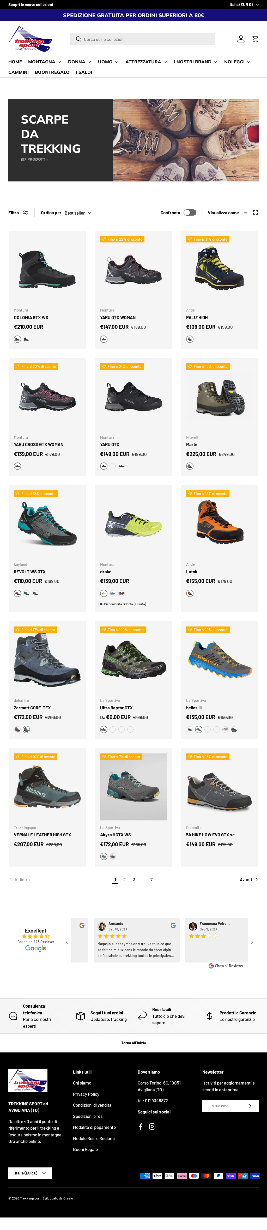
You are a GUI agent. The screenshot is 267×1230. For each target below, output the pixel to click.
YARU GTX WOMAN (118, 317)
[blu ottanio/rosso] (113, 593)
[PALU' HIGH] (219, 269)
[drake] (133, 523)
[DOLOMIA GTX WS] (47, 269)
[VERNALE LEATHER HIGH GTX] (47, 786)
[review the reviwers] (78, 927)
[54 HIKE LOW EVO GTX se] (219, 786)
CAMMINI (18, 72)
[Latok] (219, 523)
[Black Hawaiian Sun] (190, 729)
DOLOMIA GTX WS (31, 317)
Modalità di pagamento (94, 1127)
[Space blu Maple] (113, 729)
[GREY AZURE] (26, 593)
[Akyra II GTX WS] (133, 786)
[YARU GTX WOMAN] (133, 269)
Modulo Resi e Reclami (94, 1138)
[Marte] (219, 396)
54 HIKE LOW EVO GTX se (210, 834)
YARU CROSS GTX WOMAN (38, 444)
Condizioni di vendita (92, 1104)
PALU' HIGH (197, 317)
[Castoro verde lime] (113, 466)
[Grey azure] (35, 593)
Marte (191, 444)
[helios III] (219, 659)
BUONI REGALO (52, 72)
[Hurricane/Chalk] (234, 729)
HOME (15, 61)
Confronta (170, 212)
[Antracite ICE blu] (26, 339)
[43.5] (130, 729)
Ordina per (51, 212)
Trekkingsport (30, 1198)
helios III (194, 707)
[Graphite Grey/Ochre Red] (17, 729)
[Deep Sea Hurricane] (121, 729)
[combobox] (142, 39)
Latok (191, 571)
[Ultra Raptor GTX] (133, 659)
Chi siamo (82, 1082)
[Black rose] (113, 856)
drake (105, 571)
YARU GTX (109, 444)
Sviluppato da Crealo (58, 1198)
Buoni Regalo (85, 1149)
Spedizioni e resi (88, 1116)
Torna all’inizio (133, 1042)
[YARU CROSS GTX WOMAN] (47, 396)
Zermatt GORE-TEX (32, 707)
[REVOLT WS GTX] (47, 523)
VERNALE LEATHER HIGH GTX (42, 834)
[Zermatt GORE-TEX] (47, 659)
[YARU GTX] (133, 396)
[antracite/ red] (121, 593)
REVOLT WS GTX (30, 571)
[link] (59, 879)
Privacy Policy (86, 1094)
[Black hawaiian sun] (216, 729)
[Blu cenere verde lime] (121, 466)
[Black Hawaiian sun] (207, 729)
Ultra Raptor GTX (116, 707)
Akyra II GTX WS (115, 834)
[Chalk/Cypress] (225, 729)
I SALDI (84, 72)
